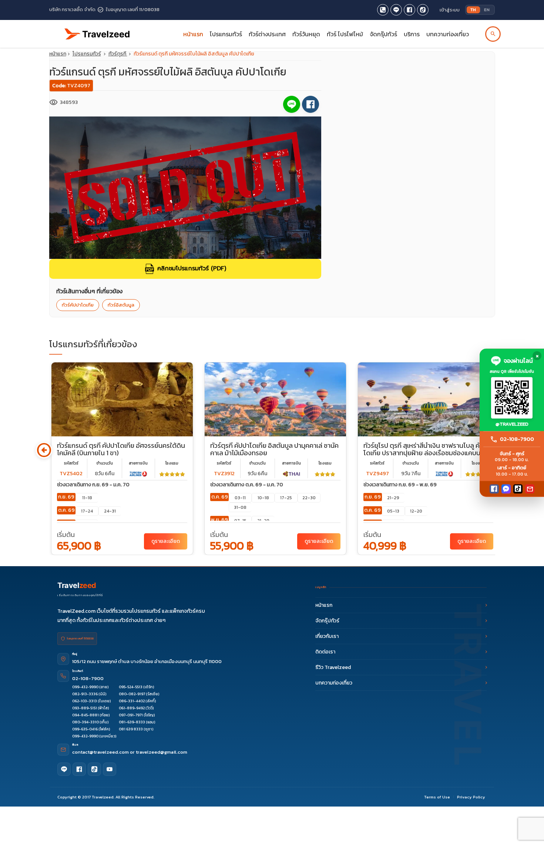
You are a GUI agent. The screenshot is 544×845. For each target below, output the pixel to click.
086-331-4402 (132, 701)
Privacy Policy (471, 797)
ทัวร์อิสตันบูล (121, 304)
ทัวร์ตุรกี (117, 54)
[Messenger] (506, 488)
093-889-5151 (84, 708)
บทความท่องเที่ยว (447, 34)
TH (473, 10)
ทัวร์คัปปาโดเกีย (78, 304)
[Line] (64, 769)
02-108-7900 (88, 678)
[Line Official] (396, 10)
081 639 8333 (131, 729)
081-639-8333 (132, 722)
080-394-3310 (85, 722)
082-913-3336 (85, 694)
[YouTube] (109, 769)
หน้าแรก (193, 34)
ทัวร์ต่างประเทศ (267, 34)
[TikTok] (518, 488)
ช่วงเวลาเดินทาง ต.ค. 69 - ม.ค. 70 (246, 485)
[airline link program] (138, 473)
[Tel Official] (383, 10)
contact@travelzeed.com (101, 752)
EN (487, 10)
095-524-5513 (130, 687)
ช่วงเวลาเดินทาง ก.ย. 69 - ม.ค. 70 (93, 485)
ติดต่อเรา (325, 652)
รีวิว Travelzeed (333, 667)
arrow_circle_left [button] (44, 450)
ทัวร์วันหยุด (306, 34)
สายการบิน (138, 463)
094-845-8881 (85, 715)
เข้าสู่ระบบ (450, 9)
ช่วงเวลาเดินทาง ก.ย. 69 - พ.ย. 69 (400, 485)
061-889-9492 (132, 708)
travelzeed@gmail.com (161, 752)
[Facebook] (494, 488)
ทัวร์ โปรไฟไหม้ (345, 34)
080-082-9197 (132, 694)
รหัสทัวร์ (71, 463)
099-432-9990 (85, 687)
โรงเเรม (171, 463)
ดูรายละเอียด (165, 541)
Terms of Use (437, 797)
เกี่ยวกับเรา (327, 636)
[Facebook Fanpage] (409, 10)
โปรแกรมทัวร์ (87, 54)
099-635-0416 (85, 729)
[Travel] (97, 31)
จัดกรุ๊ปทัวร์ (383, 34)
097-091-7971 (131, 715)
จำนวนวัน (104, 463)
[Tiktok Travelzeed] (423, 10)
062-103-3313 (84, 701)
